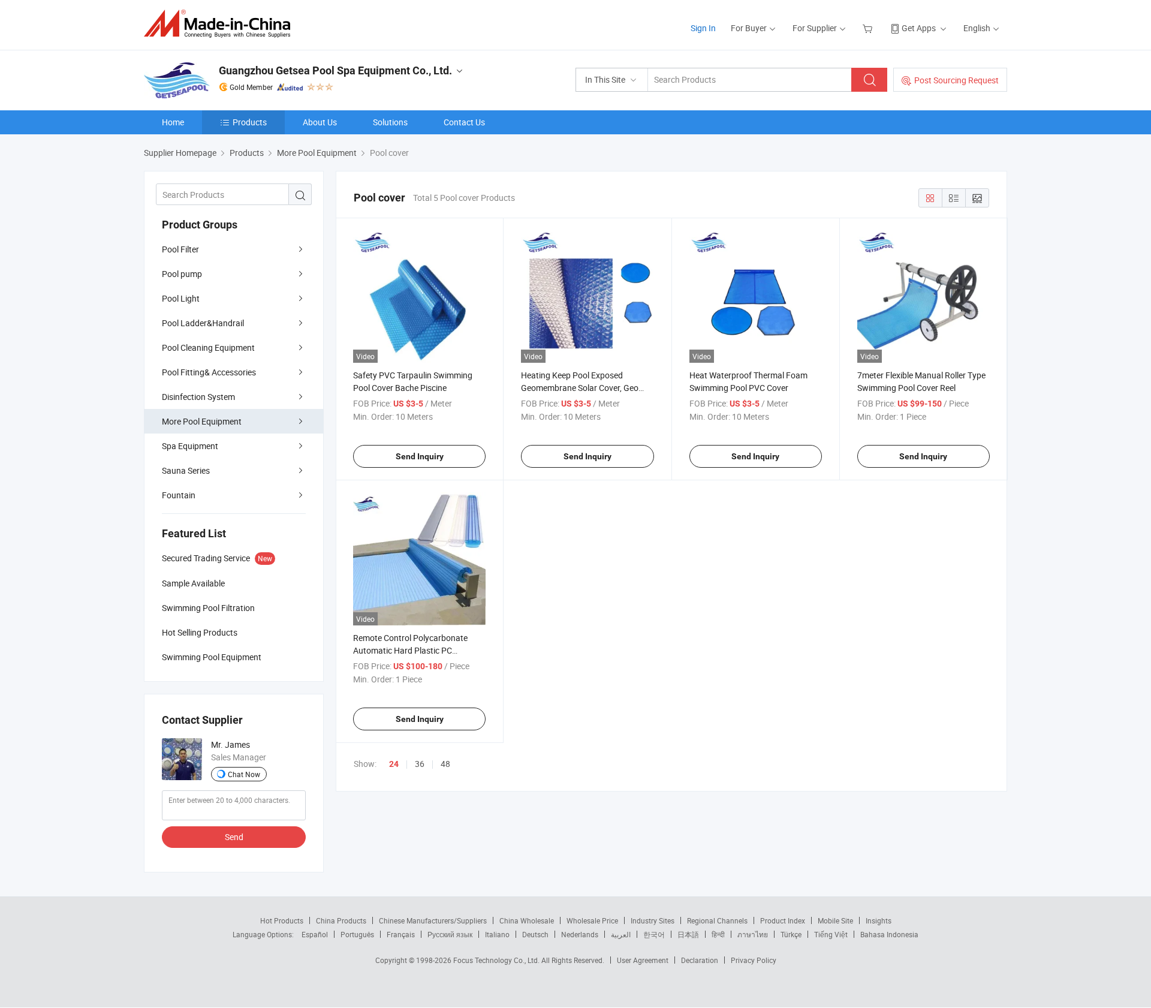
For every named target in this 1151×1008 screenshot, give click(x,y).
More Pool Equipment (202, 421)
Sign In (703, 28)
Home (173, 122)
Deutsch (535, 934)
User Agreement (642, 960)
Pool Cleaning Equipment (208, 347)
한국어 (654, 934)
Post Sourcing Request (956, 80)
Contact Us (464, 122)
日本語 (688, 934)
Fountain (178, 495)
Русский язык (449, 934)
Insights (878, 920)
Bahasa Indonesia (889, 934)
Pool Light (181, 298)
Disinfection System (198, 396)
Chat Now (244, 774)
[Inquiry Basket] (869, 28)
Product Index (782, 920)
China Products (341, 920)
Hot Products (281, 920)
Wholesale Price (592, 920)
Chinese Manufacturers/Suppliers (433, 920)
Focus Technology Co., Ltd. (497, 960)
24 (394, 764)
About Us (320, 122)
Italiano (497, 934)
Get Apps (919, 28)
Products (250, 122)
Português (357, 934)
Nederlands (579, 934)
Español (315, 934)
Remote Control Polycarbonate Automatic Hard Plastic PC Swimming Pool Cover (410, 650)
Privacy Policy (753, 960)
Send (234, 836)
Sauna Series (186, 470)
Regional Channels (717, 920)
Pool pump (182, 273)
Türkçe (791, 934)
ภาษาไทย (752, 934)
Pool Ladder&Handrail (203, 323)
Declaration (699, 960)
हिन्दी (718, 934)
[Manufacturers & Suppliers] (221, 24)
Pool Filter (180, 249)
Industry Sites (652, 920)
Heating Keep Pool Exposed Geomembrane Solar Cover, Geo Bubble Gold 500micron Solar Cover (586, 387)
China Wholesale (526, 920)
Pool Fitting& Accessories (209, 372)
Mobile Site (835, 920)
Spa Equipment (190, 446)
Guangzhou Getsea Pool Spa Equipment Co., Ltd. (335, 70)
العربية (621, 934)
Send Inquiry (420, 456)
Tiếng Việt (831, 934)
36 (419, 763)
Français (401, 934)
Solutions (390, 122)
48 (445, 763)
